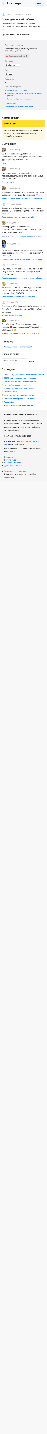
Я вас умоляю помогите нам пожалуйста (19, 217)
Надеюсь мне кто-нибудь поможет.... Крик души (22, 259)
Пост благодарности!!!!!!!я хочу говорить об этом (22, 278)
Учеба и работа (12, 65)
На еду (4, 163)
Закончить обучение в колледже (19, 99)
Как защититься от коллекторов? (18, 347)
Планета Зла (9, 402)
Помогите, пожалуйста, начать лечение (20, 399)
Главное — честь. (11, 392)
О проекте (8, 457)
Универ (9, 74)
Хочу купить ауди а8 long (12, 315)
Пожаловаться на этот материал (18, 107)
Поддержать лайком (16, 56)
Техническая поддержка (15, 471)
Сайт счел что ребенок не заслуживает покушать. (22, 236)
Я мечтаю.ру (11, 3)
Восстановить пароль (14, 463)
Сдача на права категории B (17, 90)
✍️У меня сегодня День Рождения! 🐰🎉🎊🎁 (21, 333)
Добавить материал (13, 465)
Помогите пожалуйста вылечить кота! (20, 381)
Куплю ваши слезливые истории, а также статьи (22, 198)
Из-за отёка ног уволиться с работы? (19, 395)
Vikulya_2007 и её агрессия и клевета (19, 388)
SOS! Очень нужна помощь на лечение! (20, 378)
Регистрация (10, 460)
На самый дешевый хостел (15, 385)
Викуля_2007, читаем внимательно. (18, 406)
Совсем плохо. (8, 182)
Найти (31, 362)
